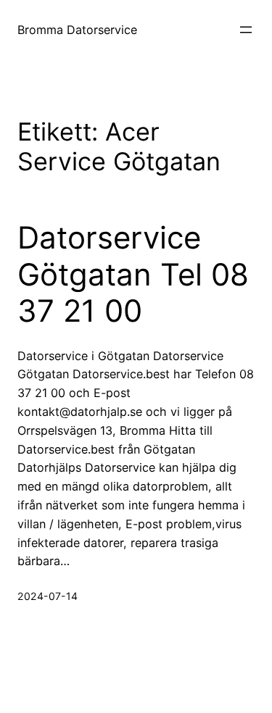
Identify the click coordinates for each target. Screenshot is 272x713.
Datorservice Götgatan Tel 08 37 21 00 (133, 274)
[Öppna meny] (246, 29)
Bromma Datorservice (77, 29)
